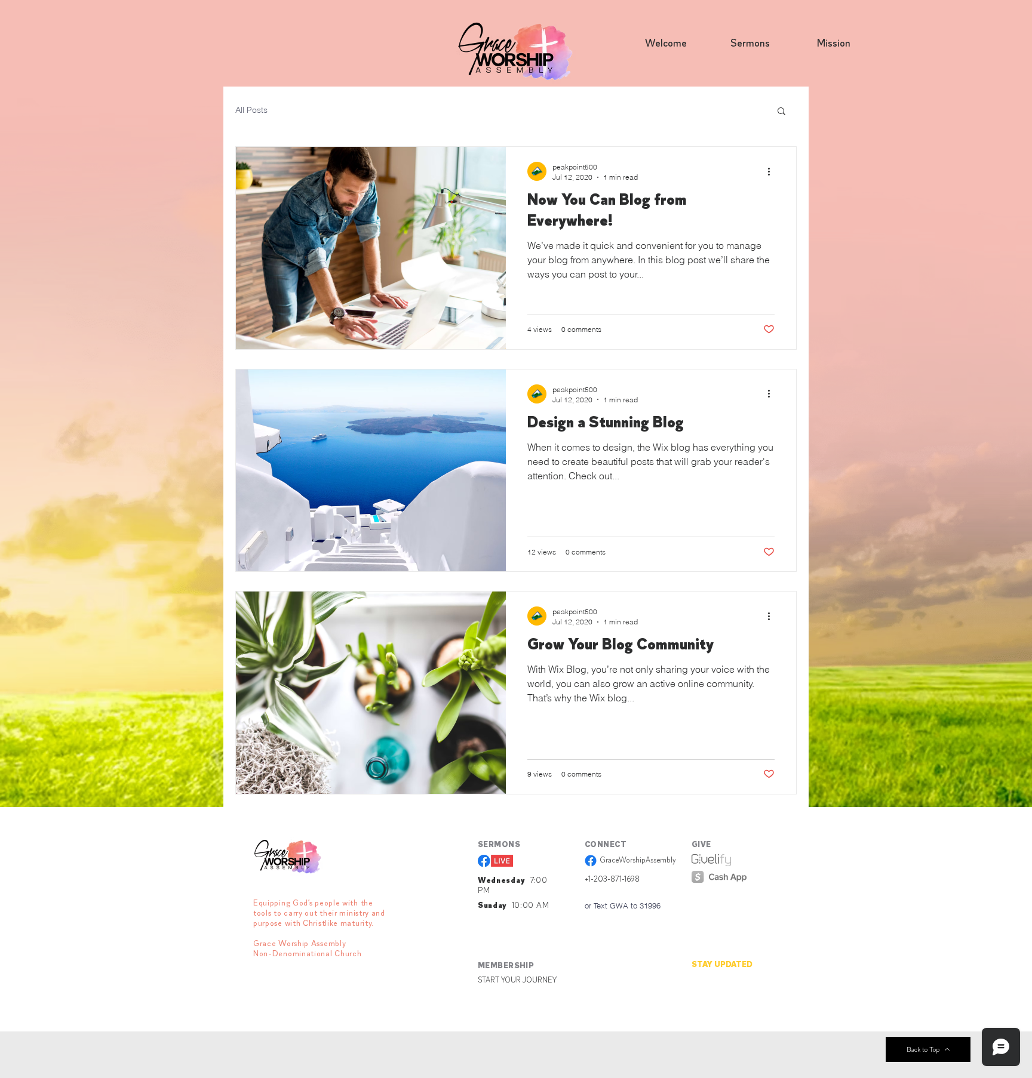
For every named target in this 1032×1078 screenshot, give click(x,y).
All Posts (251, 109)
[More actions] (773, 171)
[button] (781, 112)
